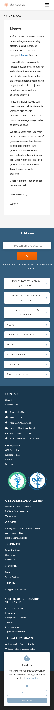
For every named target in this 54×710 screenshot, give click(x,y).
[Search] (27, 256)
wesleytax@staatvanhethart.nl (22, 428)
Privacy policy (31, 678)
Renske (24, 55)
